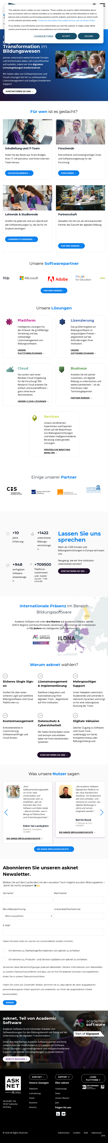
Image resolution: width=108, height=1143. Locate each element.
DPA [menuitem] (103, 1135)
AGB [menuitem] (86, 1132)
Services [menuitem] (33, 1107)
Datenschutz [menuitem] (63, 1132)
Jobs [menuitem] (57, 1102)
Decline (89, 36)
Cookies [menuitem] (76, 1132)
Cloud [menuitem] (31, 1098)
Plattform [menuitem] (33, 1088)
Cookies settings (43, 36)
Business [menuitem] (33, 1102)
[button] (102, 812)
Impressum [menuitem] (96, 1132)
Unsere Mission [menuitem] (62, 1098)
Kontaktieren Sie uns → (74, 571)
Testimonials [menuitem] (61, 1088)
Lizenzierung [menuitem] (34, 1093)
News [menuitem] (57, 1093)
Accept (66, 36)
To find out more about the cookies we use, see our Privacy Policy (66, 20)
